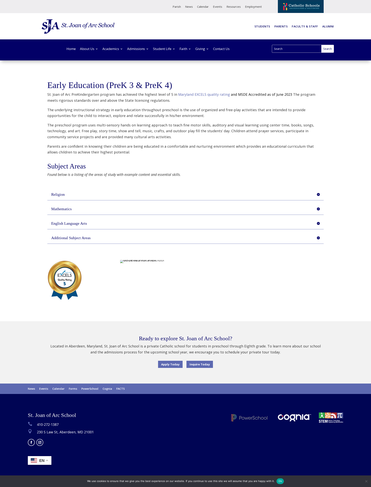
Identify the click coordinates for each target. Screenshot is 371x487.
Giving (200, 49)
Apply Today (170, 364)
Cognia (107, 388)
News (189, 6)
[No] (366, 481)
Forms (73, 388)
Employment (253, 6)
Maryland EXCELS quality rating (234, 94)
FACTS (120, 388)
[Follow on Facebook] (31, 442)
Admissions (136, 49)
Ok (280, 481)
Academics (110, 49)
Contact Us (221, 49)
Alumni (328, 26)
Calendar (203, 6)
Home (71, 49)
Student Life (162, 49)
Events (217, 6)
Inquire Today (200, 364)
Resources (233, 6)
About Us (87, 49)
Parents (281, 26)
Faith (183, 49)
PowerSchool (89, 388)
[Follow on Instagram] (39, 442)
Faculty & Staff (305, 26)
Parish (177, 6)
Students (262, 26)
